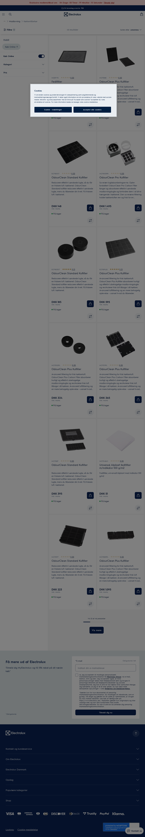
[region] (73, 100)
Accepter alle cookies (92, 110)
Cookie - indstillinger (53, 110)
